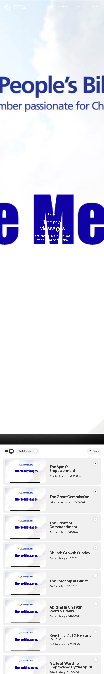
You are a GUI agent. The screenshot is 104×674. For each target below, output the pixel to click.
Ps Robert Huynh (58, 476)
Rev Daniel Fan (57, 532)
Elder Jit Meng (57, 672)
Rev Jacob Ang (57, 558)
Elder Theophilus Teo (60, 502)
